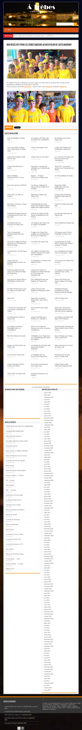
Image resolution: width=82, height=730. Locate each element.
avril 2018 (47, 492)
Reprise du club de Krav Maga (14, 554)
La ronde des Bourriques (13, 519)
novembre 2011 (48, 669)
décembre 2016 (48, 528)
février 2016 (47, 552)
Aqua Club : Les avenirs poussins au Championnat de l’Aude (64, 168)
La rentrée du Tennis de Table (14, 534)
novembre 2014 (48, 586)
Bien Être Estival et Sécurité (16, 336)
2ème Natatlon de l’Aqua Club (64, 223)
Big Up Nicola (10, 529)
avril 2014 (47, 602)
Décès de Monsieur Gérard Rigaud (16, 470)
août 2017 (47, 510)
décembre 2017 (48, 501)
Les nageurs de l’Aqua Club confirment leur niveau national (64, 271)
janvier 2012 (47, 664)
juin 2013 (46, 625)
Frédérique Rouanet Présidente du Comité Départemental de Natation (63, 290)
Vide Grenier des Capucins (13, 436)
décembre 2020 (48, 418)
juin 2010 (46, 685)
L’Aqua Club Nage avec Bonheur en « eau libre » (39, 318)
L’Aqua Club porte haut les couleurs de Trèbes (15, 365)
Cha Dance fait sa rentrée (13, 505)
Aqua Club (10, 298)
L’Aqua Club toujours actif (39, 147)
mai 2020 (46, 434)
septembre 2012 (48, 646)
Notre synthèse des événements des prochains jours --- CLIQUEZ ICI (34, 36)
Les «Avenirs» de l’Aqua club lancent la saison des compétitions (64, 158)
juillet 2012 (47, 651)
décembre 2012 (48, 639)
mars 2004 (47, 690)
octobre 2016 (48, 533)
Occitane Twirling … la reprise (14, 564)
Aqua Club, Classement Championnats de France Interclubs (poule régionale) (63, 309)
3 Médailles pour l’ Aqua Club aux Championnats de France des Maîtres (40, 337)
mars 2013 (47, 632)
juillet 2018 (47, 485)
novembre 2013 (48, 614)
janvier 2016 (47, 554)
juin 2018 (46, 487)
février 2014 (47, 607)
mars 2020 (47, 439)
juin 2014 (46, 598)
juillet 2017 (47, 512)
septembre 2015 (48, 563)
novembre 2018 (48, 475)
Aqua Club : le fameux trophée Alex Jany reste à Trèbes (39, 299)
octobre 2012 (48, 644)
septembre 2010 (48, 683)
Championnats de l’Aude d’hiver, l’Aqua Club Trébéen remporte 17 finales (64, 243)
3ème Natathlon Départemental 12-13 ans (15, 176)
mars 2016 (47, 549)
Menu (9, 30)
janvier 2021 (47, 416)
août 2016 (47, 538)
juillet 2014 (47, 595)
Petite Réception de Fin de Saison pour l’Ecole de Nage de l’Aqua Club (16, 271)
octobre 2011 (48, 671)
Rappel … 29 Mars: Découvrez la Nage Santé (39, 176)
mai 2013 (46, 628)
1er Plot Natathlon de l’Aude (64, 176)
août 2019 (47, 455)
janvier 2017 (47, 526)
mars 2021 (47, 411)
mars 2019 (47, 466)
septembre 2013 (48, 618)
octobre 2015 (48, 561)
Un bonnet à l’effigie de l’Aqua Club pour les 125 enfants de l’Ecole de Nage (16, 243)
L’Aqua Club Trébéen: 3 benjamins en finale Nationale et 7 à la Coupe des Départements (40, 272)
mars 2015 (47, 577)
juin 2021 (46, 404)
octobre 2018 (48, 478)
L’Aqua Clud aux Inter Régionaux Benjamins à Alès (40, 289)
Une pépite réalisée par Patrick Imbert (17, 441)
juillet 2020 (47, 429)
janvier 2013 (47, 637)
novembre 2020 (48, 420)
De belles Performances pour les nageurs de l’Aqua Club (16, 289)
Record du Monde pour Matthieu (15, 510)
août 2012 (47, 648)
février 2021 (47, 413)
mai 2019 (46, 462)
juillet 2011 (47, 678)
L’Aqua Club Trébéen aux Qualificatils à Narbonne (63, 148)
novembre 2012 (48, 641)
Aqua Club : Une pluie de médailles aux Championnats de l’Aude (40, 168)
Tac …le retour (10, 480)
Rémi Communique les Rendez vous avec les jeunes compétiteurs (40, 328)
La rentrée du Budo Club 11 (14, 500)
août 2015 (47, 565)
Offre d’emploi (10, 485)
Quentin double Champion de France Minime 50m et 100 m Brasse (64, 328)
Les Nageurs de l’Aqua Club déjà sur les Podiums (64, 318)
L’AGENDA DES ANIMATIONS (15, 431)
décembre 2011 (48, 667)
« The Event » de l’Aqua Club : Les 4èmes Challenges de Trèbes (16, 309)
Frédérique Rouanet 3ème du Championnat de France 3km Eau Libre (16, 215)
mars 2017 (47, 522)
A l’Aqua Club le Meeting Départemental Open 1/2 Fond (63, 196)
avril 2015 (47, 575)
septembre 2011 (48, 674)
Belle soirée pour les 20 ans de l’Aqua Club (64, 346)
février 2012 (47, 662)
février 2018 (47, 496)
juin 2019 (46, 459)
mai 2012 (46, 655)
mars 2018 (47, 494)
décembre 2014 (48, 584)
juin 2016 (46, 542)
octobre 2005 (48, 688)
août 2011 (47, 676)
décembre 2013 (48, 611)
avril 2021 (47, 409)
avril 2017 (47, 519)
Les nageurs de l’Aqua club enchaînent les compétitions (40, 139)
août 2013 (47, 621)
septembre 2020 (48, 425)
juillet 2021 (47, 402)
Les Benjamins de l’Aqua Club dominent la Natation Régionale (40, 347)
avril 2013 (47, 630)
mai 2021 (46, 406)
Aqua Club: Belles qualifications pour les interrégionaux (62, 186)
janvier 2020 (47, 443)
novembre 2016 (48, 531)
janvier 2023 (47, 392)
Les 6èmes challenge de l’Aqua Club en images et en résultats (40, 186)
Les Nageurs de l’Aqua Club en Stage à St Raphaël (40, 223)
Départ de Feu (10, 568)
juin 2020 (46, 432)
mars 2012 (47, 660)
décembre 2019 (48, 445)
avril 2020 (47, 436)
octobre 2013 (48, 616)
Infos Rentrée (10, 549)
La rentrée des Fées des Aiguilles (15, 460)
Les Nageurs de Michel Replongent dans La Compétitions (14, 328)
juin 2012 (46, 653)
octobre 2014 (48, 588)
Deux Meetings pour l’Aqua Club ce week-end (63, 336)
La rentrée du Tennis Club (13, 539)
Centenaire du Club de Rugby (14, 495)
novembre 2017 (48, 503)
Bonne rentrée (10, 465)
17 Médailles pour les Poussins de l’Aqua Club (39, 355)
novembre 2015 (48, 558)
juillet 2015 (47, 568)
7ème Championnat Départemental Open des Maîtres (15, 234)
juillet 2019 (47, 457)
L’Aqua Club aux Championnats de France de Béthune (16, 262)
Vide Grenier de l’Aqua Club (16, 373)
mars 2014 (47, 605)
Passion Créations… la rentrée (15, 475)
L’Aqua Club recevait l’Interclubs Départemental (63, 365)
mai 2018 (46, 489)
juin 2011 (46, 681)
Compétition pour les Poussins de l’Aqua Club (15, 223)
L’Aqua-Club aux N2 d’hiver (40, 157)
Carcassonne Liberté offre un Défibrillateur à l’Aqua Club (16, 280)
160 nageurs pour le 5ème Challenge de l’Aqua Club (63, 233)
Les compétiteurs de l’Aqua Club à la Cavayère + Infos (63, 252)
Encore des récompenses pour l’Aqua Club (39, 365)
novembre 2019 (48, 448)
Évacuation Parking (11, 446)
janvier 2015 (47, 581)
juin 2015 (46, 570)
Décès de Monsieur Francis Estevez (16, 456)
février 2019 (47, 469)
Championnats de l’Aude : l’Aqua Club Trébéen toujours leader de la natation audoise (40, 205)
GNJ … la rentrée (11, 490)
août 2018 (47, 482)
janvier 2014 (47, 609)
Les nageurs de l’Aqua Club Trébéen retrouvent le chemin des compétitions (40, 252)
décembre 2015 (48, 556)
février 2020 (47, 441)
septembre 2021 (48, 397)
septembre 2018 (48, 480)
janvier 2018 (47, 498)
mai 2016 (46, 545)
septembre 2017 (48, 508)
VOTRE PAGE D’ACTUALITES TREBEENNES (19, 426)
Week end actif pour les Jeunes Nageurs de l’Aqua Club (63, 281)
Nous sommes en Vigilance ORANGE (17, 451)
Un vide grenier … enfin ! (13, 559)
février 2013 (47, 634)
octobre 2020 (48, 422)
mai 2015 (46, 572)
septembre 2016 (48, 535)
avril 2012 (47, 658)
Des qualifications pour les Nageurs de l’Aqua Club (39, 280)
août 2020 (47, 427)
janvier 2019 (47, 471)
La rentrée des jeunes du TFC (14, 544)
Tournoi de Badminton (12, 524)
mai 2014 (46, 600)
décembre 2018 (48, 473)
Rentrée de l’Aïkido (11, 514)
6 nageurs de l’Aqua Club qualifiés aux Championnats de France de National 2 (40, 234)
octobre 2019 (48, 450)
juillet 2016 (47, 540)
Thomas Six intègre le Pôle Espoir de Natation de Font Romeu (39, 215)
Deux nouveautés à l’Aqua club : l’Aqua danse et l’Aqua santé (16, 149)
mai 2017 (46, 517)
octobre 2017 (48, 505)
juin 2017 (46, 515)
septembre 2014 (48, 591)
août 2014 (47, 593)
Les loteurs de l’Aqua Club (39, 242)
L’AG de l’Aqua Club (61, 298)
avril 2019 (47, 464)
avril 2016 (47, 547)
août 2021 (47, 399)
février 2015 (47, 579)
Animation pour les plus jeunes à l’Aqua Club (62, 355)
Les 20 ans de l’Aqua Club (15, 355)
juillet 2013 (47, 623)
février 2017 (47, 524)
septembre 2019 (48, 452)
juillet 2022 (47, 395)
